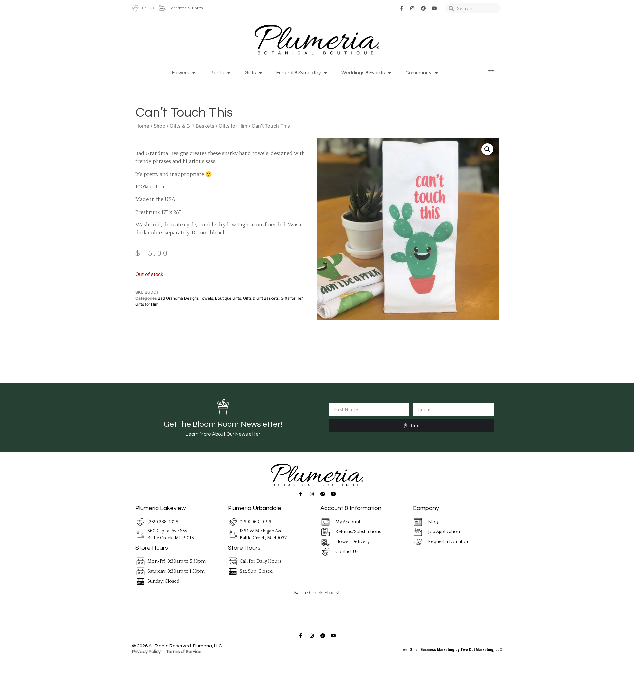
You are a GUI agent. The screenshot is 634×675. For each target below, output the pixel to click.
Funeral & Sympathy (298, 72)
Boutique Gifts (228, 298)
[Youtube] (434, 8)
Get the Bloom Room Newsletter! (223, 424)
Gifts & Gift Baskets (192, 126)
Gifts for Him (233, 126)
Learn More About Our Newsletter (223, 434)
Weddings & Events (363, 72)
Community (418, 72)
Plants (217, 72)
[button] (487, 149)
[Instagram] (412, 8)
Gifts (250, 72)
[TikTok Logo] (423, 8)
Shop (159, 126)
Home (142, 126)
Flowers (180, 72)
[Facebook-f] (401, 8)
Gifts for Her (291, 298)
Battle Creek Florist (317, 593)
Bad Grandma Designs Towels (185, 298)
